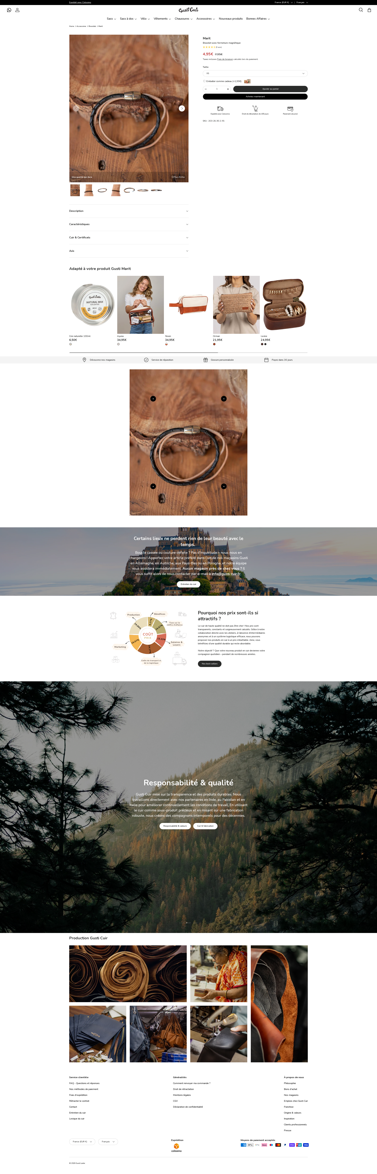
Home (71, 26)
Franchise (289, 1107)
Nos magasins (291, 1095)
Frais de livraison (225, 59)
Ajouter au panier (270, 88)
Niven (168, 336)
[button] (9, 10)
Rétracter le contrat (79, 1101)
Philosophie (290, 1083)
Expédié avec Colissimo (80, 2)
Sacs (110, 19)
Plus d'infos (179, 177)
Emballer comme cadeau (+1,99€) (224, 81)
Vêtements (161, 19)
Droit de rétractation (183, 1089)
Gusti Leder (80, 1163)
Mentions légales (182, 1095)
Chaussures (182, 19)
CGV (175, 1101)
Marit (101, 26)
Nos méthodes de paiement (83, 1089)
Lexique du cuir (76, 1118)
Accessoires (204, 19)
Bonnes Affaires (256, 19)
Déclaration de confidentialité (188, 1107)
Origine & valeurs (292, 1112)
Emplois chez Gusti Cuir (296, 1101)
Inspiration (289, 1118)
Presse (287, 1130)
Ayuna (120, 336)
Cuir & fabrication (205, 826)
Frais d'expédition (78, 1095)
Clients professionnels (295, 1124)
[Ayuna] (140, 305)
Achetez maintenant (255, 96)
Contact (73, 1107)
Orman (216, 336)
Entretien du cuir (188, 584)
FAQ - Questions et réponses (84, 1083)
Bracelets (92, 26)
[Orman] (236, 305)
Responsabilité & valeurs (175, 826)
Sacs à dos (126, 19)
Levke (264, 336)
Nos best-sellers (210, 663)
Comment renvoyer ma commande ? (191, 1083)
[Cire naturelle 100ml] (92, 305)
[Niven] (188, 305)
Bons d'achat (290, 1089)
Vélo (144, 19)
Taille (205, 67)
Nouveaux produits (231, 19)
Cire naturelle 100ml (79, 336)
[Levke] (284, 305)
